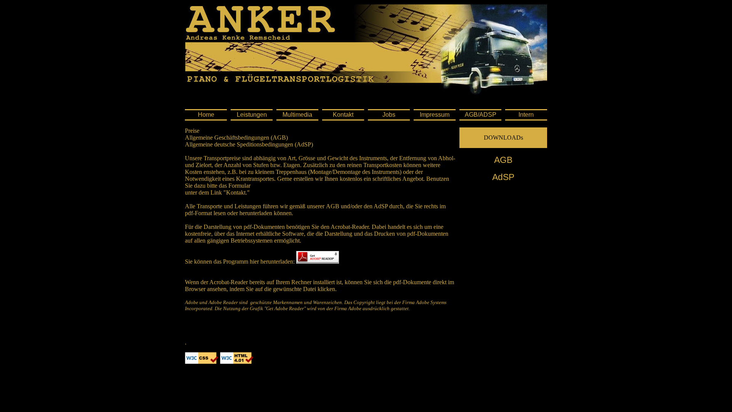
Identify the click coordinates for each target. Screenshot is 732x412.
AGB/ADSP (480, 114)
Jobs (388, 114)
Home (206, 114)
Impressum (434, 114)
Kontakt (343, 114)
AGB (503, 160)
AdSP (503, 177)
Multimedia (297, 114)
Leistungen (252, 114)
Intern (526, 114)
